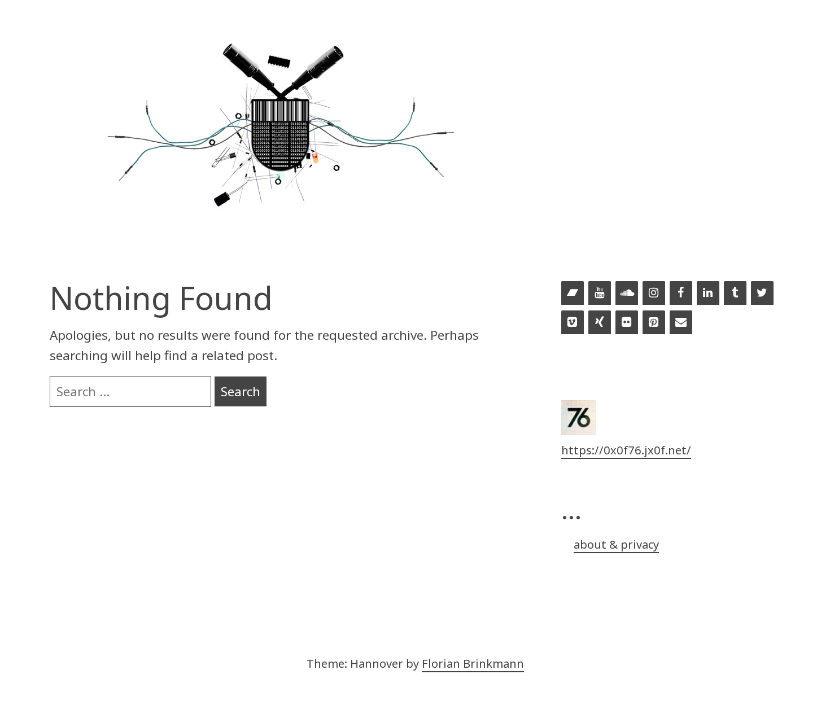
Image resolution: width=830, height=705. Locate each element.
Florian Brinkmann (473, 663)
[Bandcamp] (572, 293)
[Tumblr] (735, 293)
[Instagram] (654, 293)
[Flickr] (626, 322)
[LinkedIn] (708, 293)
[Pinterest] (654, 322)
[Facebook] (681, 293)
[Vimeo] (572, 322)
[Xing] (599, 322)
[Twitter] (762, 293)
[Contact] (681, 322)
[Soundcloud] (626, 293)
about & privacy (616, 544)
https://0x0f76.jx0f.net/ (626, 450)
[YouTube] (599, 293)
